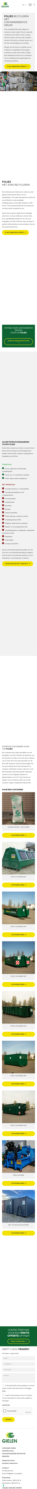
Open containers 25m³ (18, 1026)
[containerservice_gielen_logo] (5, 4)
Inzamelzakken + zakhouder (18, 827)
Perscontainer (18, 1175)
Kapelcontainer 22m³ (18, 877)
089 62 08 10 (17, 1480)
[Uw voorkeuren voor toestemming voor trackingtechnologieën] (3, 1485)
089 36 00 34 (15, 1483)
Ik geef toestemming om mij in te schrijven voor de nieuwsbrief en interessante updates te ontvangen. (17, 1398)
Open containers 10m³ (18, 926)
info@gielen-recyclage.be (14, 1473)
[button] (24, 5)
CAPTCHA (6, 1405)
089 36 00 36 (9, 1471)
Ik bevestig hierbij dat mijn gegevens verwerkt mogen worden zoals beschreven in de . (18, 1388)
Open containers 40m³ (18, 1125)
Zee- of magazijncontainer (18, 1225)
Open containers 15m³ (18, 976)
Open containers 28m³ (18, 1076)
